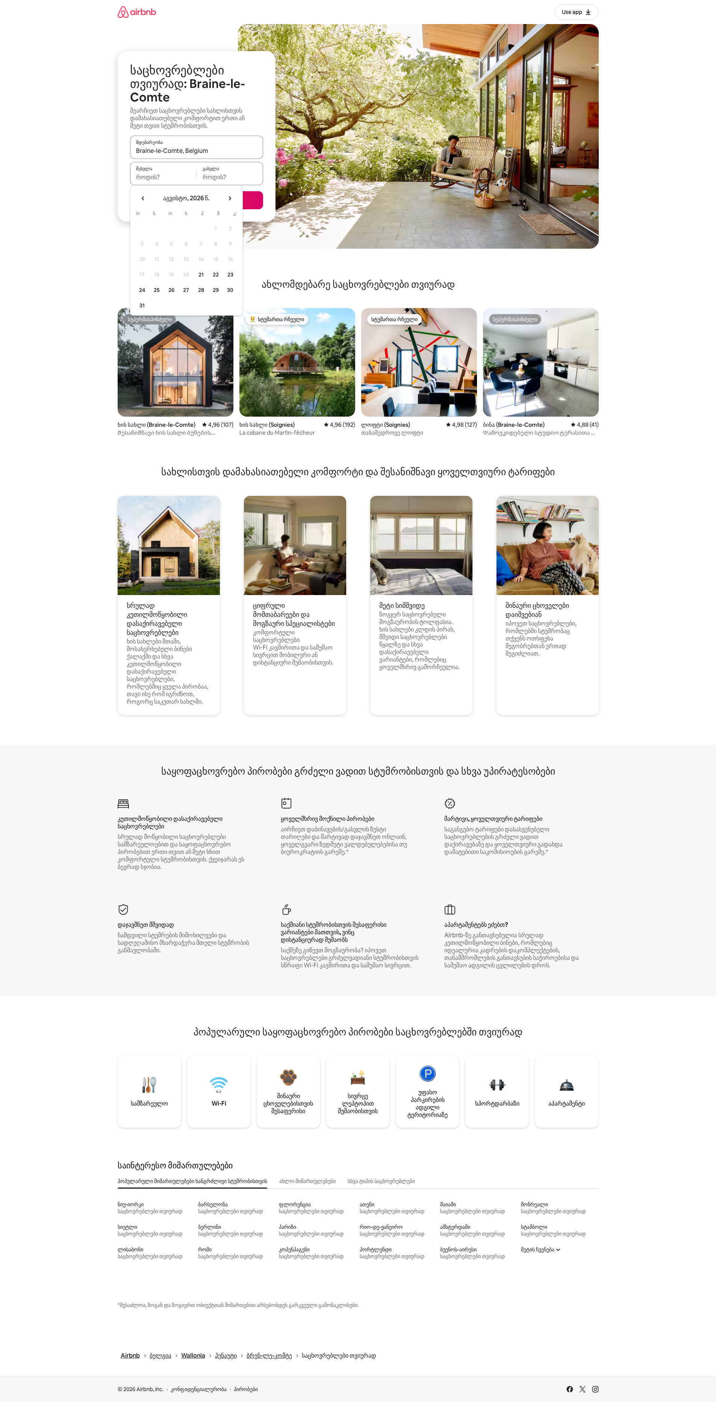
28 (201, 290)
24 (142, 290)
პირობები (246, 1389)
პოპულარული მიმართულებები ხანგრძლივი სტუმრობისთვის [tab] (192, 1181)
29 (216, 290)
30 (230, 290)
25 (157, 290)
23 (230, 274)
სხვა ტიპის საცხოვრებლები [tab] (381, 1181)
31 (142, 305)
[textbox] (163, 176)
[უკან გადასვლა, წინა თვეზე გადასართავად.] (143, 198)
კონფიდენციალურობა (199, 1389)
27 (186, 290)
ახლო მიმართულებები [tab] (307, 1181)
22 (216, 274)
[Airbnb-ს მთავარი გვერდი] (137, 12)
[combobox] (196, 150)
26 (171, 290)
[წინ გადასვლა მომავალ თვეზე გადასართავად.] (229, 198)
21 (201, 274)
